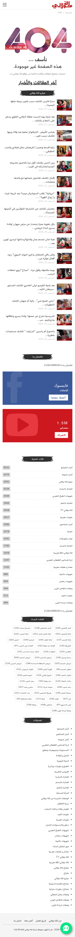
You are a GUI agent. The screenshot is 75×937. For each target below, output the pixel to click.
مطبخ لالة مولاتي (61, 868)
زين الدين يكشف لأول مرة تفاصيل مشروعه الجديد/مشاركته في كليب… (32, 165)
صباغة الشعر (63, 693)
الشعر (14, 639)
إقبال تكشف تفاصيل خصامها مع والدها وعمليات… (34, 180)
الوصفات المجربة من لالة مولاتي (55, 798)
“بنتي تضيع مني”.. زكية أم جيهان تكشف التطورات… (33, 303)
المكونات (49, 651)
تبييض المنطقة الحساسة (38, 663)
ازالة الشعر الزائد (42, 634)
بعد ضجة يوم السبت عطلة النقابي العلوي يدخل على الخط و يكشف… (30, 119)
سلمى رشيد (25, 687)
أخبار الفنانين (63, 628)
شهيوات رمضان (65, 581)
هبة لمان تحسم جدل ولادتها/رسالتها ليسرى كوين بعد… (29, 241)
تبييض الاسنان (43, 657)
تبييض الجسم (63, 663)
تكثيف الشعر (63, 675)
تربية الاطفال (63, 803)
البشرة (28, 639)
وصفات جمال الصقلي (60, 894)
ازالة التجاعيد (63, 634)
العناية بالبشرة (65, 489)
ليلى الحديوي (64, 704)
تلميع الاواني (43, 675)
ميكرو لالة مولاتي (65, 481)
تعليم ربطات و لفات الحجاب (56, 809)
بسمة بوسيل (63, 657)
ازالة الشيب (21, 634)
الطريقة (65, 645)
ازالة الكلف (45, 639)
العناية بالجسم (66, 545)
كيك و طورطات (65, 538)
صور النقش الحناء (61, 846)
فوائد (54, 698)
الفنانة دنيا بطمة (46, 645)
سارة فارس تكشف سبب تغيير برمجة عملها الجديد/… (32, 103)
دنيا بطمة (45, 681)
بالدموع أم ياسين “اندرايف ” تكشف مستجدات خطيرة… (30, 333)
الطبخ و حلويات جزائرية (58, 766)
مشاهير (46, 704)
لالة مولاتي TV (66, 510)
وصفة (31, 704)
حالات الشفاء (63, 681)
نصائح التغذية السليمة (59, 884)
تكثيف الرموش (24, 669)
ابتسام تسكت (22, 628)
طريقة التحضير (42, 693)
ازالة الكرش (64, 639)
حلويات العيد (66, 595)
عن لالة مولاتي (55, 921)
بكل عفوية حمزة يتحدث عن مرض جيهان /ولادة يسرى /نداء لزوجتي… (31, 226)
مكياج (66, 873)
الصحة (69, 531)
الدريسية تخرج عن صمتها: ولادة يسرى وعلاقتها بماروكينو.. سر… (30, 318)
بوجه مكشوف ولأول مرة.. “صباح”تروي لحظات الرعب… (31, 272)
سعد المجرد (27, 681)
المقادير (65, 651)
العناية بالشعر (66, 503)
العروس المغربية (61, 772)
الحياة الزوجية (63, 761)
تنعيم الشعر (24, 675)
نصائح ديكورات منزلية (59, 889)
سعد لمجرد (64, 687)
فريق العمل (41, 921)
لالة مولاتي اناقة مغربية (63, 553)
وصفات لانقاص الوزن (63, 588)
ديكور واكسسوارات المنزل (57, 825)
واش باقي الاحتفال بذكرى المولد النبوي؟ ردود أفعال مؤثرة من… (31, 257)
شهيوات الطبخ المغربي (62, 496)
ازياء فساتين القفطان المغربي (59, 560)
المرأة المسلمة (62, 793)
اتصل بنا (17, 921)
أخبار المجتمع (66, 467)
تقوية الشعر (45, 669)
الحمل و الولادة (62, 755)
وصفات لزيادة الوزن (63, 602)
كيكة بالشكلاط (24, 698)
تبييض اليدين (13, 663)
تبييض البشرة (22, 657)
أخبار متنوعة (67, 474)
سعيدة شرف (45, 687)
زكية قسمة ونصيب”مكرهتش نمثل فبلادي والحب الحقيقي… (30, 149)
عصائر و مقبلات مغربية (63, 567)
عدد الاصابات (22, 693)
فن (67, 698)
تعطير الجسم (63, 669)
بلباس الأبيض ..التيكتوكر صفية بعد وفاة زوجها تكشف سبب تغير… (31, 134)
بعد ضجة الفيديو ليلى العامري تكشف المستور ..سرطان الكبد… (31, 287)
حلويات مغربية (66, 517)
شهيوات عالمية (65, 574)
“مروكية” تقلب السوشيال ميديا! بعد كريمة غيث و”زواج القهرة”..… (30, 195)
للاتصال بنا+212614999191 (58, 365)
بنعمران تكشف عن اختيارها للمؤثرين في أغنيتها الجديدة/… (29, 211)
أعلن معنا (28, 921)
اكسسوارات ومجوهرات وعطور (55, 750)
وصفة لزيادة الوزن (61, 710)
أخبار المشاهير (66, 524)
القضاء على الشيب (23, 645)
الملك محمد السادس (28, 651)
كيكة (40, 698)
